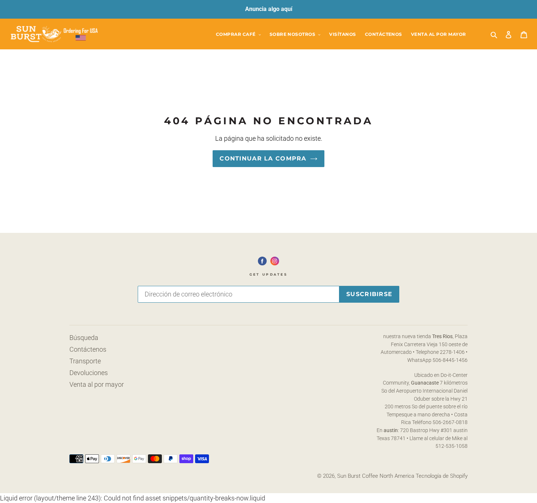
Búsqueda (83, 337)
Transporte (85, 361)
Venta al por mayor (96, 384)
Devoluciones (88, 373)
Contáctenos (87, 349)
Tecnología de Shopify (442, 476)
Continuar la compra (263, 158)
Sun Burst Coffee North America (375, 476)
